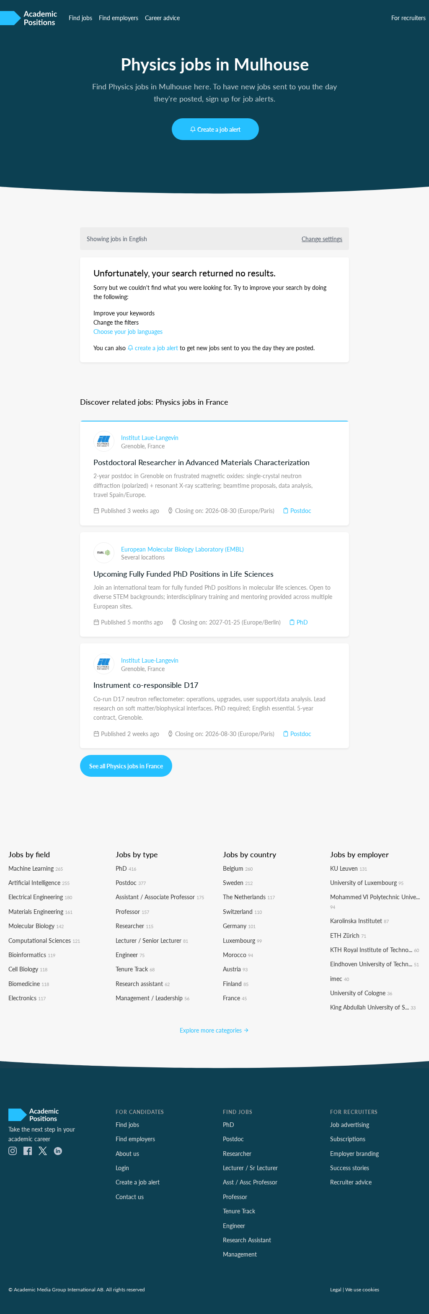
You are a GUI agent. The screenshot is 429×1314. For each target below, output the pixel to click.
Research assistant (143, 983)
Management (240, 1254)
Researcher (134, 925)
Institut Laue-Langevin (149, 437)
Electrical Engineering (40, 896)
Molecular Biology (36, 925)
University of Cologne (361, 993)
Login (122, 1167)
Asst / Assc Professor (250, 1182)
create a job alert (156, 347)
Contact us (130, 1196)
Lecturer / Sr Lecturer (250, 1167)
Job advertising (349, 1124)
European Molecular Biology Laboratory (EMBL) (182, 549)
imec (339, 978)
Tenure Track (135, 969)
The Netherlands (249, 896)
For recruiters (408, 17)
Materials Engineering (40, 911)
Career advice (162, 17)
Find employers (118, 17)
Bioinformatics (31, 954)
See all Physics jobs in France (126, 766)
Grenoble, (134, 446)
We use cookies (362, 1289)
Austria (235, 969)
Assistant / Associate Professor (160, 896)
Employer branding (354, 1153)
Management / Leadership (152, 998)
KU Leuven (348, 868)
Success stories (349, 1167)
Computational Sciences (44, 940)
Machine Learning (35, 868)
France (156, 446)
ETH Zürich (348, 935)
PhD (301, 622)
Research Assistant (247, 1240)
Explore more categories (211, 1030)
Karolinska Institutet (359, 920)
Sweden (238, 882)
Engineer (130, 954)
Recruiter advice (351, 1182)
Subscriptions (347, 1138)
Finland (235, 983)
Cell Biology (27, 969)
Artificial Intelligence (39, 882)
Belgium (238, 868)
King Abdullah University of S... (373, 1007)
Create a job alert (218, 129)
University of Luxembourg (366, 882)
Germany (239, 925)
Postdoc (300, 510)
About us (127, 1153)
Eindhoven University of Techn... (374, 964)
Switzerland (242, 911)
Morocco (238, 954)
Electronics (27, 998)
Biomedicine (28, 983)
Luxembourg (242, 940)
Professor (132, 911)
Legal (335, 1289)
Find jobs (80, 17)
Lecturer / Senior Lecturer (152, 940)
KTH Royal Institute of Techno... (374, 949)
